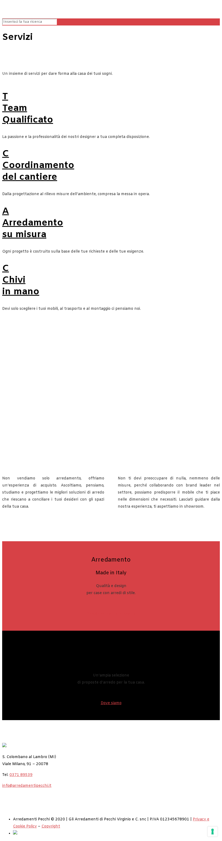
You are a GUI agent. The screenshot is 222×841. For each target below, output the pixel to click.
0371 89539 (20, 775)
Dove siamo (111, 703)
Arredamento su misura (32, 223)
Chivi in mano (20, 280)
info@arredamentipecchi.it (26, 785)
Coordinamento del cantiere (38, 165)
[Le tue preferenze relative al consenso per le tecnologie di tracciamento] (212, 831)
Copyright (50, 826)
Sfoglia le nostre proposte (111, 613)
